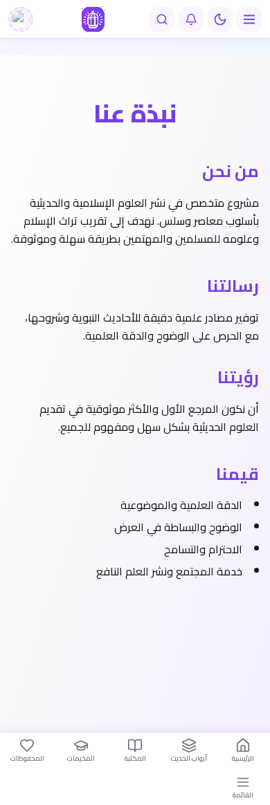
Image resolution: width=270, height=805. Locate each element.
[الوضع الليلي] (220, 19)
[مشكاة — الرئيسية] (93, 19)
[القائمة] (249, 19)
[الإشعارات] (191, 19)
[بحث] (162, 19)
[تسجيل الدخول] (20, 19)
